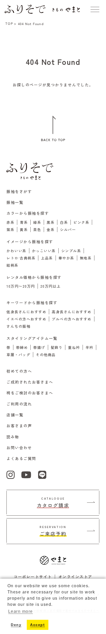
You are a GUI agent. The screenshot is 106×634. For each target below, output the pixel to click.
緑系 (37, 222)
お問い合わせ (19, 447)
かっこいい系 (44, 250)
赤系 (10, 222)
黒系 (51, 222)
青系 (24, 222)
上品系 (47, 258)
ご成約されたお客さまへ (29, 382)
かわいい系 (16, 250)
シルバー (68, 229)
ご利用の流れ (19, 404)
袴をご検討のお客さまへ (29, 392)
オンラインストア (75, 576)
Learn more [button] (20, 611)
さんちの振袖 (18, 326)
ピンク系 (81, 222)
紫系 (10, 229)
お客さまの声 (19, 425)
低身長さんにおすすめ (26, 311)
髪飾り (57, 347)
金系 (51, 229)
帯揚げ (39, 347)
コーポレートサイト (33, 576)
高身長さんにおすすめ (72, 311)
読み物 (12, 436)
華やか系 (66, 258)
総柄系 (12, 265)
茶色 (37, 229)
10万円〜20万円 (20, 286)
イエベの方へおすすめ (26, 319)
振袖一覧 (14, 202)
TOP (9, 23)
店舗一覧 (14, 414)
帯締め (22, 347)
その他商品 (46, 354)
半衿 (89, 347)
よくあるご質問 (21, 458)
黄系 (24, 229)
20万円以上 (50, 286)
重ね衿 (74, 347)
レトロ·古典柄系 (21, 258)
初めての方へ (19, 371)
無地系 (86, 258)
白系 (64, 222)
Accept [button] (37, 625)
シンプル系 (71, 250)
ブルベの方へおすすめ (72, 319)
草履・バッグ (18, 354)
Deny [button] (16, 625)
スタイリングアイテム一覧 (31, 338)
